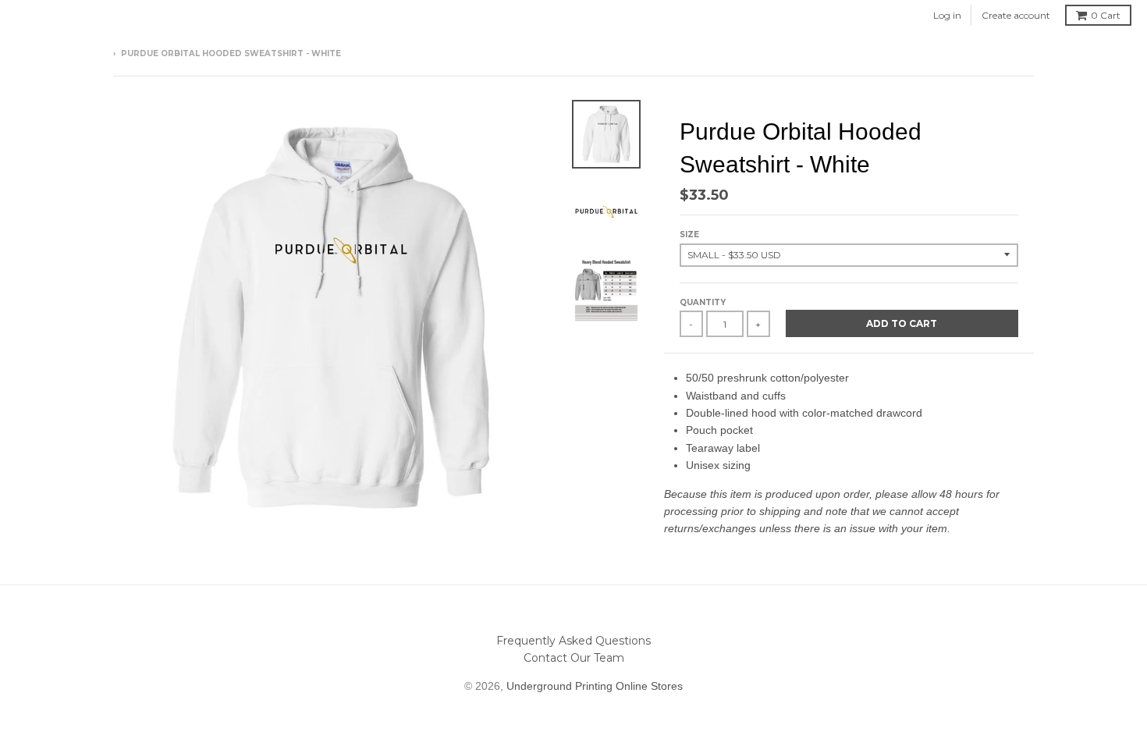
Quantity (703, 302)
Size (689, 234)
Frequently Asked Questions (573, 641)
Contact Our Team (574, 658)
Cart (1105, 15)
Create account (1016, 15)
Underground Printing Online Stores (594, 686)
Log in (947, 15)
